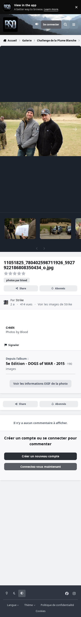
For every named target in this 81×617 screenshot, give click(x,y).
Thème (28, 605)
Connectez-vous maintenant (40, 467)
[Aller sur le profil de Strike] (6, 302)
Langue (12, 605)
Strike (20, 300)
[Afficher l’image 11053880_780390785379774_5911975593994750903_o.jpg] (55, 228)
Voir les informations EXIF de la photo (40, 384)
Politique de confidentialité (57, 605)
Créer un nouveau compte (40, 456)
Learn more (8, 7)
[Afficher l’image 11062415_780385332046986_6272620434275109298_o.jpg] (20, 228)
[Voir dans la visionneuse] (40, 129)
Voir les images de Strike (55, 304)
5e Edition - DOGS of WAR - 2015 (35, 363)
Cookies (40, 611)
